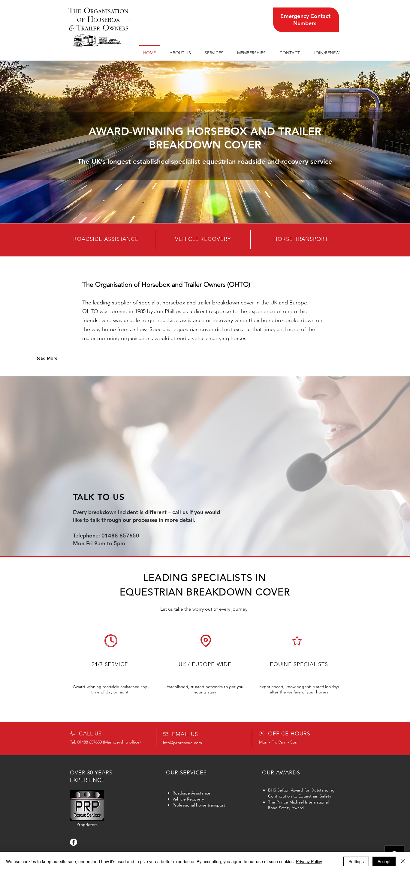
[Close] (402, 861)
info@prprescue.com (182, 742)
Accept (384, 861)
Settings (356, 861)
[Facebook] (73, 842)
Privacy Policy (309, 861)
